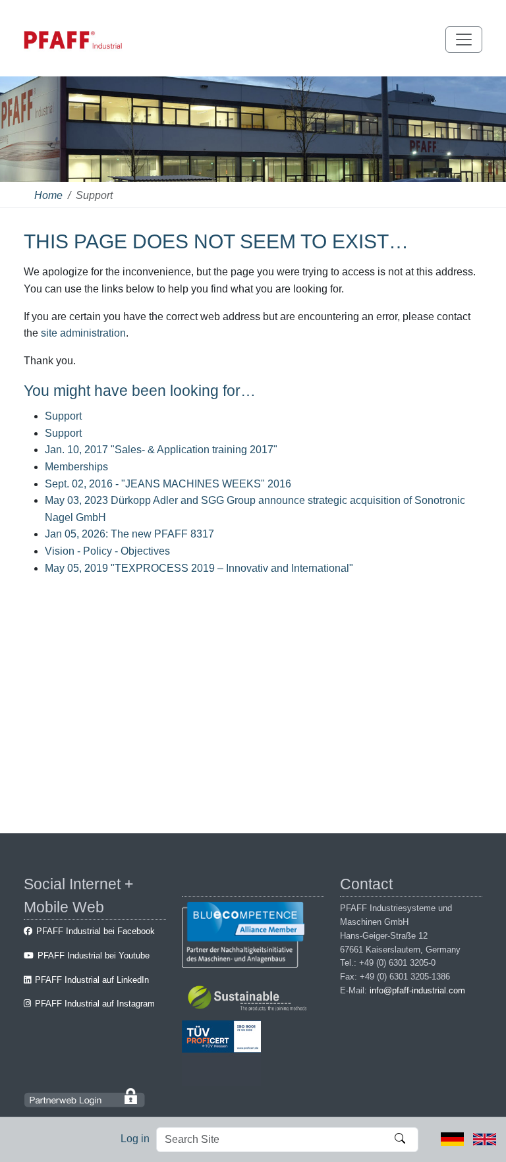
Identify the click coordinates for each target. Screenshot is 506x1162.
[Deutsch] (452, 1138)
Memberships (76, 466)
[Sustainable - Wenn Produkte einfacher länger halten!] (249, 1000)
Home (48, 195)
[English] (484, 1138)
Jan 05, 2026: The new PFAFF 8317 (129, 534)
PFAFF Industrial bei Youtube (94, 955)
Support (63, 416)
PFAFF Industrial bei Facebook (95, 931)
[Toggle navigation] (463, 39)
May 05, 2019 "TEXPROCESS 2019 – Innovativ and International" (199, 568)
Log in (135, 1138)
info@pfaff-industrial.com (417, 990)
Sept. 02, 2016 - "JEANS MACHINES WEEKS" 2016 (168, 483)
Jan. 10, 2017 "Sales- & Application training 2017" (161, 449)
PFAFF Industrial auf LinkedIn (92, 980)
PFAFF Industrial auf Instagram (95, 1004)
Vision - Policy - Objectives (107, 551)
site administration (83, 333)
